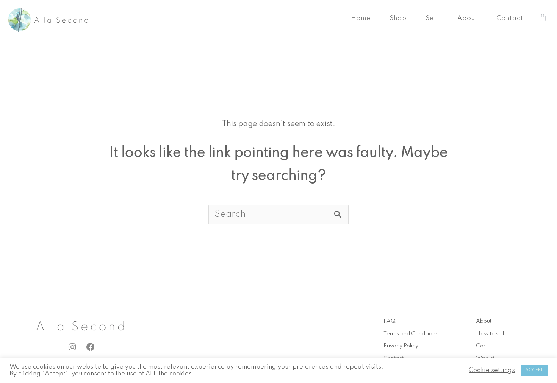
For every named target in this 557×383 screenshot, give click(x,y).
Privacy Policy (400, 346)
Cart (481, 346)
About (467, 18)
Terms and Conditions (410, 333)
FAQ (389, 321)
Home (361, 18)
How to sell (490, 333)
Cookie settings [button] (492, 370)
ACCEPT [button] (534, 370)
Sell (432, 18)
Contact (509, 18)
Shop (398, 18)
